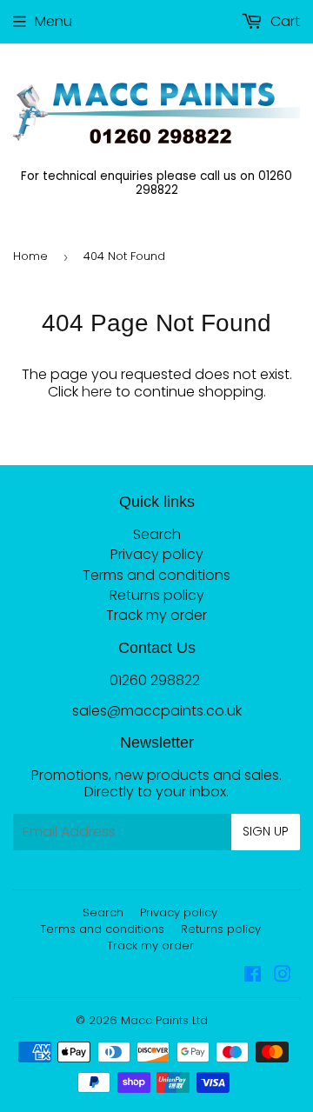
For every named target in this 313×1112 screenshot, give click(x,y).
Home (30, 256)
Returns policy (157, 595)
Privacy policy (156, 554)
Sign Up (266, 831)
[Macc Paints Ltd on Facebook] (252, 976)
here (97, 392)
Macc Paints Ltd (164, 1020)
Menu (53, 21)
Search (157, 534)
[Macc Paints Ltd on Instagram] (282, 976)
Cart (283, 21)
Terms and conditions (156, 575)
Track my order (156, 615)
